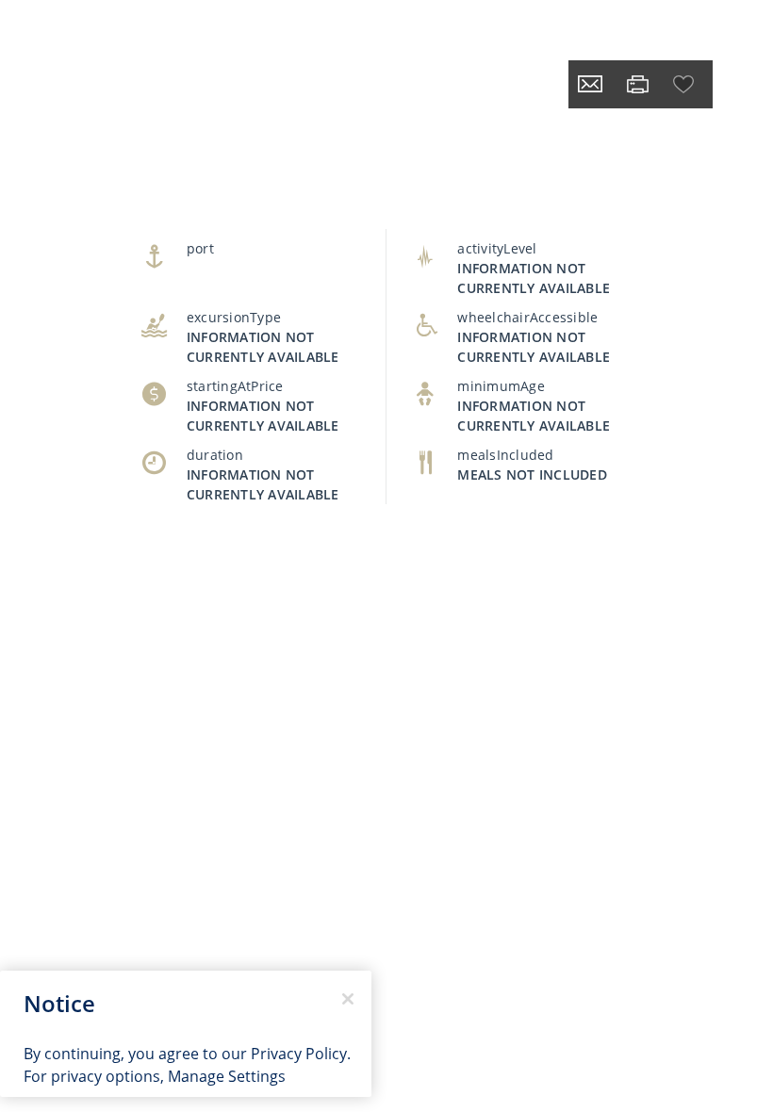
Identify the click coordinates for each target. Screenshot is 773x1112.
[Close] (348, 999)
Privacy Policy (299, 1053)
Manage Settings (227, 1076)
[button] (685, 84)
